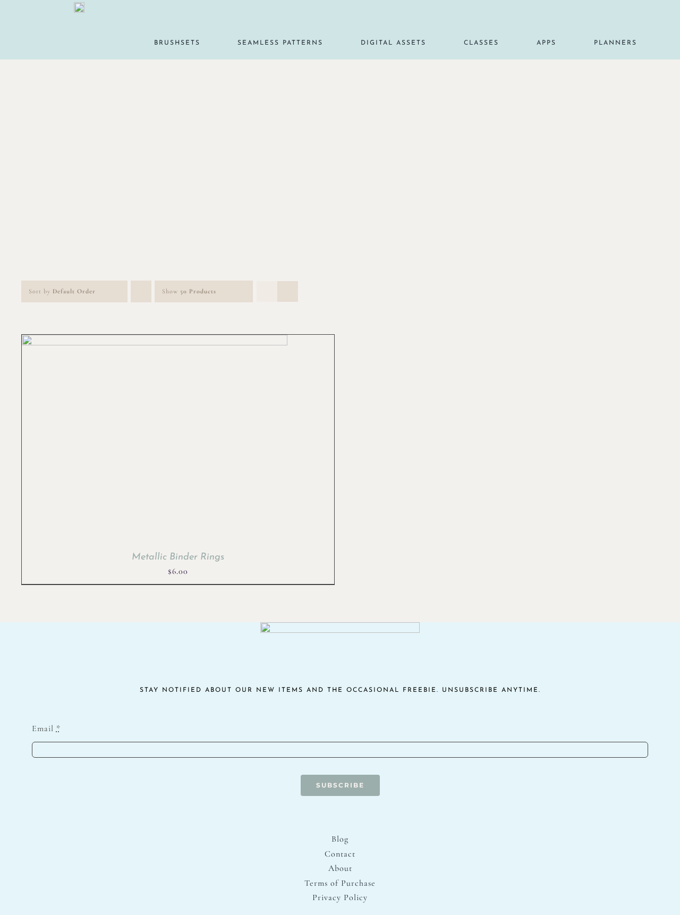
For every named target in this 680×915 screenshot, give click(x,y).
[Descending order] (141, 291)
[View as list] (287, 291)
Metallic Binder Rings (178, 557)
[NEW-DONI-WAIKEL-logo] (79, 6)
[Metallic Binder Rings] (154, 341)
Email (46, 728)
